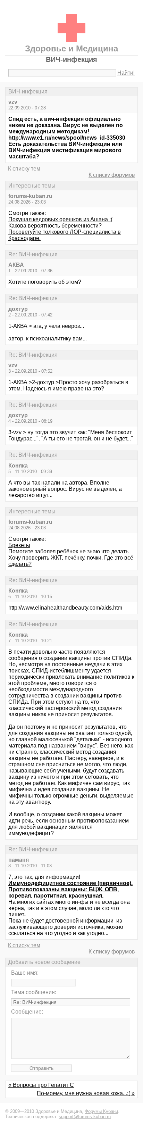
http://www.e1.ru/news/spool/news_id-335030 (66, 138)
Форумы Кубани (101, 1111)
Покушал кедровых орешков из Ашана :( (60, 219)
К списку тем (24, 169)
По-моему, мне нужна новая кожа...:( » (86, 1093)
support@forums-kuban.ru (85, 1116)
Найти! (126, 73)
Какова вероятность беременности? (55, 226)
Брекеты (19, 545)
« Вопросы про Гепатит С (41, 1085)
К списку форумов (112, 175)
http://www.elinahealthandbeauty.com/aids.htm (65, 608)
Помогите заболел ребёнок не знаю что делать (68, 551)
